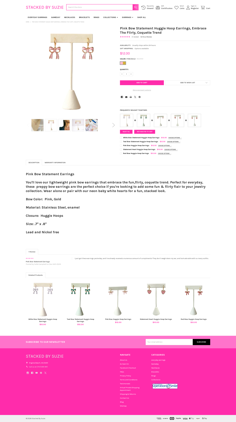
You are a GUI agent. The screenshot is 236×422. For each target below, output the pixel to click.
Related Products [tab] (36, 275)
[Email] (126, 97)
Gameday (55, 17)
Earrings (126, 17)
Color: (131, 59)
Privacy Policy (125, 376)
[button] (187, 82)
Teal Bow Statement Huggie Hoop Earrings (80, 320)
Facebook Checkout (128, 368)
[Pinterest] (139, 97)
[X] (135, 97)
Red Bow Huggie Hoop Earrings (194, 319)
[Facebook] (122, 97)
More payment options (142, 90)
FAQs (122, 372)
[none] (71, 71)
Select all (126, 132)
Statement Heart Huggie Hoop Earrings (156, 319)
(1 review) (135, 37)
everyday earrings (37, 17)
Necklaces (69, 17)
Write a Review (146, 37)
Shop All (141, 17)
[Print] (131, 97)
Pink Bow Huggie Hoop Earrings (118, 319)
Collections (109, 17)
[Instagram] (28, 373)
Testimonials (125, 384)
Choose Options (174, 138)
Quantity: (124, 69)
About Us (123, 360)
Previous (28, 125)
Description (34, 163)
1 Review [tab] (32, 252)
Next (113, 125)
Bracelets (84, 17)
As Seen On (124, 364)
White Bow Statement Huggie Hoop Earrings (42, 320)
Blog (122, 402)
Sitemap (123, 406)
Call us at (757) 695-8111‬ (38, 367)
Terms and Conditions (128, 380)
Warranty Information (55, 163)
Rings (96, 17)
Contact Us (124, 398)
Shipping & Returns (128, 394)
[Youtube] (36, 373)
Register (195, 8)
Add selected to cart (144, 132)
